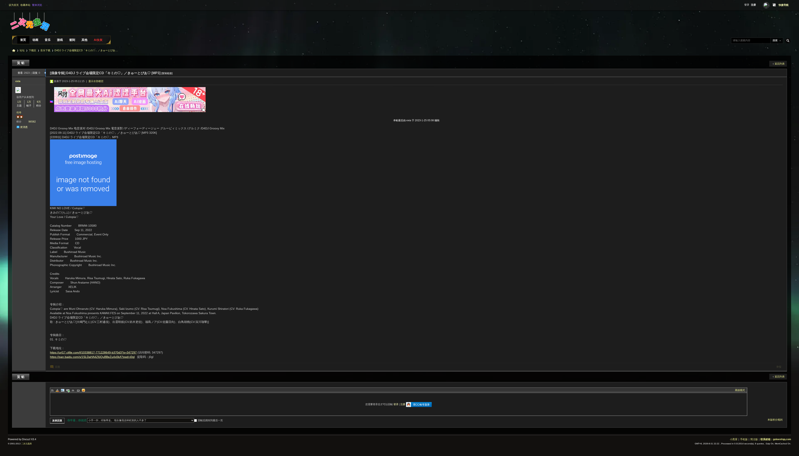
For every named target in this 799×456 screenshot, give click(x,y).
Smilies (83, 390)
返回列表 (780, 63)
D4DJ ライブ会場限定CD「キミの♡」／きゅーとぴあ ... (86, 50)
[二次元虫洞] (29, 34)
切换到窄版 (773, 5)
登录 (746, 4)
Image (63, 390)
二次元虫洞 (13, 50)
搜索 (775, 40)
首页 (23, 39)
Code (78, 390)
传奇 (18, 112)
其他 (84, 39)
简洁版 (754, 439)
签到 (72, 39)
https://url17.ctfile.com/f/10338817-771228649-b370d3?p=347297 (93, 352)
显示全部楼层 (95, 81)
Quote (73, 390)
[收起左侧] (45, 73)
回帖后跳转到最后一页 (210, 420)
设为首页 (14, 5)
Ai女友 (98, 39)
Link (68, 390)
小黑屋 (733, 439)
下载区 (32, 50)
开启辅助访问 (770, 5)
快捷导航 (784, 5)
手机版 (744, 439)
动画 (35, 39)
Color (57, 390)
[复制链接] (166, 73)
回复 (57, 366)
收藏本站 (25, 5)
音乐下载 (45, 50)
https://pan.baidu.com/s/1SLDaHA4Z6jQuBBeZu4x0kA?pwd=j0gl (92, 357)
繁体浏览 (37, 5)
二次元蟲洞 (26, 443)
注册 (753, 4)
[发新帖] (21, 63)
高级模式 (740, 390)
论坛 (22, 50)
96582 (32, 121)
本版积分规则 (775, 419)
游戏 (60, 39)
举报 (778, 366)
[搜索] (787, 40)
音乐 (48, 39)
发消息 (24, 127)
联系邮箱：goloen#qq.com (776, 439)
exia (17, 81)
